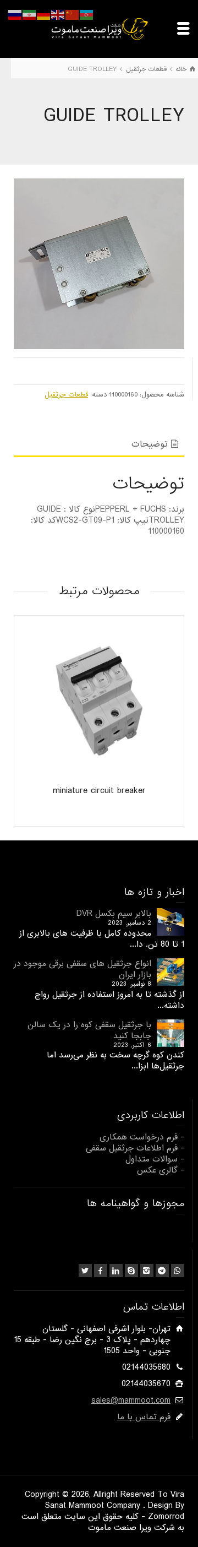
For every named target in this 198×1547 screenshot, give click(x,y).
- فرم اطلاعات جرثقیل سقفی (135, 1148)
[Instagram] (146, 1270)
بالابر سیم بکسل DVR (113, 913)
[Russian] (15, 14)
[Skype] (131, 1270)
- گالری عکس (160, 1170)
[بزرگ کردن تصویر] (99, 263)
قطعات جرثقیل (66, 394)
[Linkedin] (116, 1270)
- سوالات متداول (154, 1159)
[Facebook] (100, 1270)
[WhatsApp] (177, 1270)
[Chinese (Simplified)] (72, 14)
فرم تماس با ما (143, 1417)
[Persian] (30, 14)
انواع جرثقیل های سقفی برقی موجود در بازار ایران (82, 969)
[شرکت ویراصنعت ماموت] (99, 28)
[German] (44, 14)
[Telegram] (162, 1270)
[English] (58, 14)
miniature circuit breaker (99, 790)
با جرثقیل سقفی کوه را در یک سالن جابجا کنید (89, 1030)
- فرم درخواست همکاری (142, 1137)
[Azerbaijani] (87, 14)
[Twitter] (85, 1270)
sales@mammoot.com (130, 1400)
